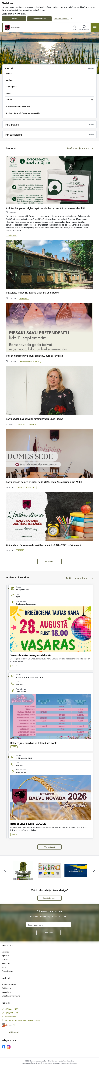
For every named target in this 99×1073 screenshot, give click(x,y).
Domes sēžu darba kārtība (26, 487)
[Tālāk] (94, 870)
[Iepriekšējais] (5, 870)
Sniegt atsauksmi (49, 898)
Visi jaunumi (49, 561)
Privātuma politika (9, 984)
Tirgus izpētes (7, 971)
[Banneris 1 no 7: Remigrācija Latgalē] (49, 870)
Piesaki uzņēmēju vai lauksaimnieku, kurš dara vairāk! (35, 355)
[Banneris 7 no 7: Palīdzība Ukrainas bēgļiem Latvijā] (23, 870)
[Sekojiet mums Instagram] (9, 1047)
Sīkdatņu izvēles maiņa (11, 996)
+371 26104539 (11, 1013)
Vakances (6, 952)
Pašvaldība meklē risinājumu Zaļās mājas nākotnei (32, 292)
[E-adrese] (6, 1025)
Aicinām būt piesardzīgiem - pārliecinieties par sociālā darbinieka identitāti (45, 208)
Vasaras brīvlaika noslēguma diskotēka (30, 655)
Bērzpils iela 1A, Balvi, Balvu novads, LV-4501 (23, 1020)
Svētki (14, 747)
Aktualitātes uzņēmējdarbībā (29, 361)
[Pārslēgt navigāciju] (95, 27)
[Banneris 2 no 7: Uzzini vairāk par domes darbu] (75, 870)
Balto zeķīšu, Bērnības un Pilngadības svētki (33, 743)
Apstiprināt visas (39, 19)
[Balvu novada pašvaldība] (12, 27)
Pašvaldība (23, 298)
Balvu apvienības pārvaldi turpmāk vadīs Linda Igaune (34, 418)
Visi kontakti (14, 1032)
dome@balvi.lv (10, 1016)
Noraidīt (14, 19)
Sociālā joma (12, 235)
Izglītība (20, 551)
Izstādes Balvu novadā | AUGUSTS (28, 823)
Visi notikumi (49, 847)
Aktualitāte (21, 424)
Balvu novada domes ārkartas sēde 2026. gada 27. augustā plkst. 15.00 (44, 482)
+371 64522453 (11, 1009)
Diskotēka (15, 666)
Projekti (5, 959)
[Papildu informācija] (13, 1025)
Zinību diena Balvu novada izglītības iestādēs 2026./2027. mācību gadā (43, 545)
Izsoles (4, 967)
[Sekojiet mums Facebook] (3, 1047)
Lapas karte (6, 992)
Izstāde (14, 834)
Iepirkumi (5, 956)
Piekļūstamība (7, 988)
